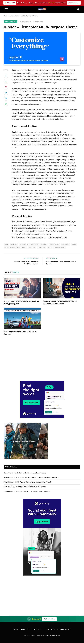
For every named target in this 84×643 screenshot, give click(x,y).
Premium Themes (11, 21)
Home (6, 16)
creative (44, 244)
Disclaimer (50, 630)
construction (24, 244)
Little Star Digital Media (52, 635)
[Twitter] (6, 81)
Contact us (37, 630)
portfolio (32, 247)
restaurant (41, 247)
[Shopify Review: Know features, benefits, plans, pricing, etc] (22, 288)
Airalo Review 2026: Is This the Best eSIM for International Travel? (27, 482)
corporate (34, 244)
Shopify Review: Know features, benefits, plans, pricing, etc (21, 302)
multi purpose (10, 247)
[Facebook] (6, 76)
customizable (54, 244)
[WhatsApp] (6, 104)
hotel (74, 244)
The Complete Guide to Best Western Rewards (20, 332)
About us (25, 630)
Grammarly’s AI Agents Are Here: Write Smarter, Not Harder (25, 487)
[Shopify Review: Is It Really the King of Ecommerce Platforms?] (61, 288)
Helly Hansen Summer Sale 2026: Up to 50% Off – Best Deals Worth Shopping (31, 477)
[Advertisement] (42, 361)
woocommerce (59, 247)
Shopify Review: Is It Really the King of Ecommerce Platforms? (60, 302)
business (14, 244)
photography (21, 247)
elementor (65, 244)
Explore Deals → (73, 3)
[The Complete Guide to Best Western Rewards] (22, 318)
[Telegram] (6, 98)
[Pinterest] (6, 87)
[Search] (78, 9)
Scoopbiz (32, 635)
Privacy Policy (63, 630)
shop (50, 247)
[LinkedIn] (6, 92)
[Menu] (6, 9)
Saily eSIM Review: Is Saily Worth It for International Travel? (25, 473)
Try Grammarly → (49, 619)
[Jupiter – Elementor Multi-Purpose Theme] (35, 64)
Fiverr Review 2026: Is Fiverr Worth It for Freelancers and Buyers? (27, 491)
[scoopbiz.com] (42, 9)
